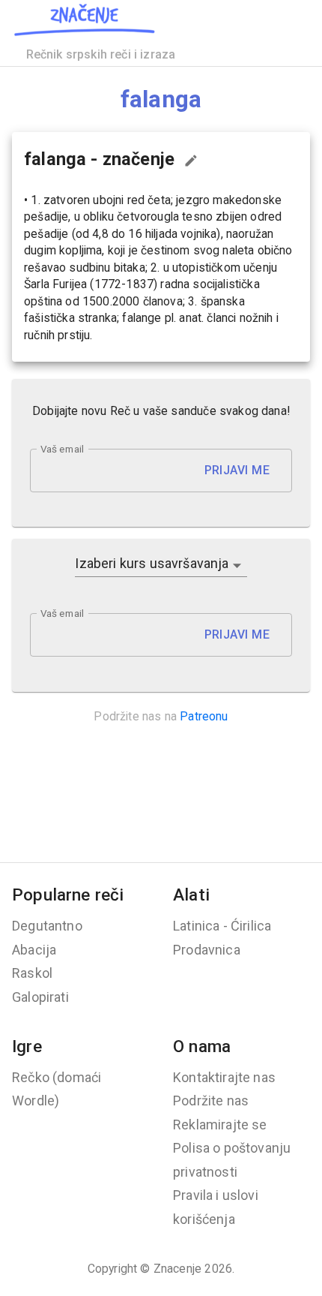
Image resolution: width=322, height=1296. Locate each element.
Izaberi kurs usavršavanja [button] (151, 563)
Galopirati (40, 997)
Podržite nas (211, 1100)
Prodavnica (206, 950)
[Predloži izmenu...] (190, 160)
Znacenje (177, 1268)
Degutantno (47, 926)
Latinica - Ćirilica (222, 926)
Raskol (32, 973)
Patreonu (204, 716)
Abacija (34, 950)
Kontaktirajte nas (224, 1077)
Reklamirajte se (220, 1124)
